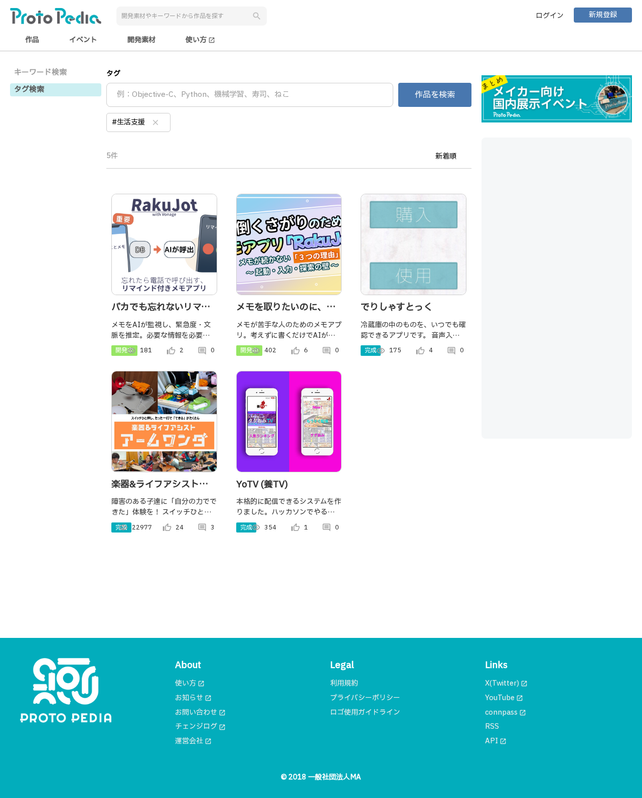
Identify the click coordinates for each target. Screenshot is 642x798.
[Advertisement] (557, 288)
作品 (32, 40)
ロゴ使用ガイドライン (365, 712)
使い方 (200, 40)
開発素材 (141, 40)
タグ (113, 73)
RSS (492, 726)
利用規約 (344, 683)
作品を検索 (435, 95)
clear (155, 122)
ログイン (550, 16)
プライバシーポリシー (365, 698)
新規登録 (603, 15)
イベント (83, 40)
